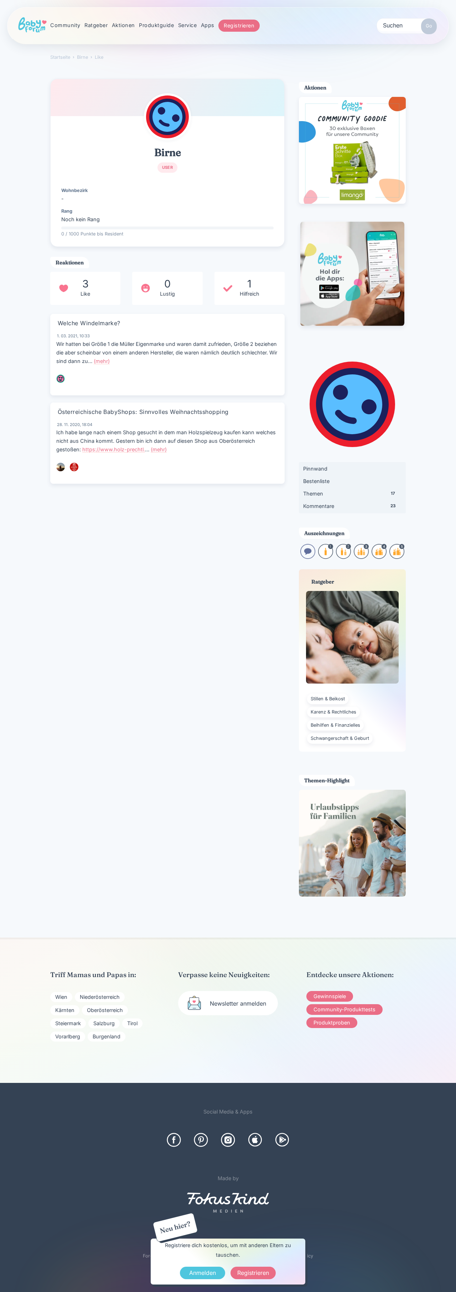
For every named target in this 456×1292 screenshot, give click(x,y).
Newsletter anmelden (238, 1003)
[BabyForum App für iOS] (255, 1140)
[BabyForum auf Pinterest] (201, 1140)
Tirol (132, 1023)
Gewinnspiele (330, 996)
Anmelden (202, 1272)
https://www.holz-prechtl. (113, 449)
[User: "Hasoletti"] (60, 378)
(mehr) (102, 361)
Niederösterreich (100, 997)
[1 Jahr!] (326, 557)
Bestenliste (316, 481)
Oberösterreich (105, 1010)
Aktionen (123, 25)
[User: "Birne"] (167, 116)
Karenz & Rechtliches (333, 712)
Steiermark (68, 1023)
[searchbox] (407, 25)
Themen (349, 494)
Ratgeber (96, 25)
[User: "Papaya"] (60, 467)
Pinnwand (315, 469)
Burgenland (106, 1036)
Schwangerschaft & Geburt (340, 738)
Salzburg (104, 1023)
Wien (61, 997)
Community (65, 25)
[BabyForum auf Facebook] (174, 1140)
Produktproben (332, 1022)
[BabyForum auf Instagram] (228, 1140)
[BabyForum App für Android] (282, 1140)
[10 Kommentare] (308, 557)
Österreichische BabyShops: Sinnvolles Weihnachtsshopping (143, 411)
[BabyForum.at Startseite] (32, 25)
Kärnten (64, 1010)
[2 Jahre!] (343, 557)
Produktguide (156, 25)
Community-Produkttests (344, 1009)
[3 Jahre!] (361, 557)
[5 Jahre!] (397, 557)
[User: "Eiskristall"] (74, 467)
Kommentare (349, 506)
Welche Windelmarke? (89, 323)
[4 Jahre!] (379, 557)
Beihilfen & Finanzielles (335, 725)
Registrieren (239, 25)
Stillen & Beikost (328, 698)
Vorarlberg (67, 1036)
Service (187, 25)
